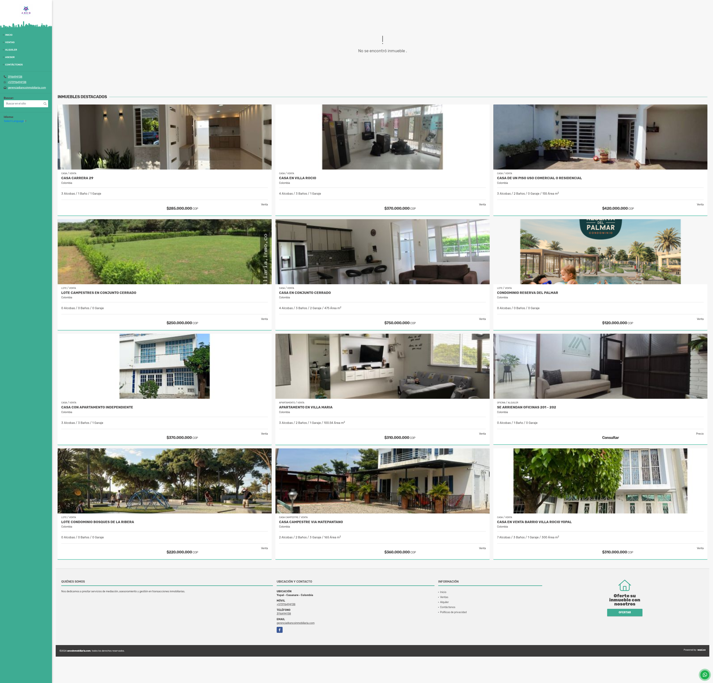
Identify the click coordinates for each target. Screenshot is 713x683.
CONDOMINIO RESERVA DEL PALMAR (527, 293)
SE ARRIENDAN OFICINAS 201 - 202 (526, 407)
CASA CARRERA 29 (77, 178)
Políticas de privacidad (453, 612)
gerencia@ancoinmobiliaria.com (27, 87)
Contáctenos (14, 64)
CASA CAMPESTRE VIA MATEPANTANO (311, 522)
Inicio (8, 34)
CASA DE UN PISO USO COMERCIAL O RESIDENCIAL (539, 178)
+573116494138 (17, 82)
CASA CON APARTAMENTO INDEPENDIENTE (97, 407)
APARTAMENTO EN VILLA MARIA (306, 407)
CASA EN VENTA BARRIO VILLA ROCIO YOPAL (534, 522)
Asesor (10, 57)
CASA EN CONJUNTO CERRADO (305, 293)
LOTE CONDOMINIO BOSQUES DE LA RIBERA (97, 522)
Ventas (9, 42)
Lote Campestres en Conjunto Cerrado (98, 293)
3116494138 (15, 76)
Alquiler (11, 49)
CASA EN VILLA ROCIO (297, 178)
